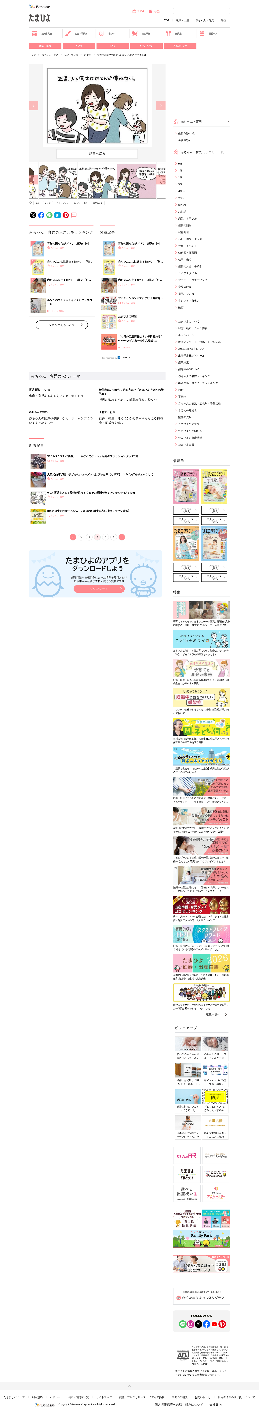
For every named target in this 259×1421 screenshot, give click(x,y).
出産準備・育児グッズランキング (198, 383)
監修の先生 (185, 417)
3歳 (180, 184)
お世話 (182, 211)
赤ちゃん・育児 (204, 20)
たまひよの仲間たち (190, 431)
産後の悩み (185, 225)
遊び (37, 203)
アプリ (78, 45)
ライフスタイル (187, 273)
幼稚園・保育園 (187, 252)
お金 (181, 390)
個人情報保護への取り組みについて (179, 1404)
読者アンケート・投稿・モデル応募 (199, 342)
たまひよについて (188, 321)
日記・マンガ (71, 54)
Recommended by (109, 358)
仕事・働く (185, 259)
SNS (112, 45)
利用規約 (37, 1397)
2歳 (180, 177)
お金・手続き (81, 33)
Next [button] (161, 105)
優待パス (213, 33)
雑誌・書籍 (45, 45)
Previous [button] (33, 105)
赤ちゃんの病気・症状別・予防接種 (199, 403)
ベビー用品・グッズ (190, 239)
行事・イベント (187, 246)
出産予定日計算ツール (191, 355)
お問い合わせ (203, 1397)
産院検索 (183, 362)
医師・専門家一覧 (78, 1397)
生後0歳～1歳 (186, 133)
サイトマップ (104, 1397)
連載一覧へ (213, 1014)
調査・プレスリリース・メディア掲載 (141, 1397)
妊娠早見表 (47, 33)
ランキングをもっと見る (61, 325)
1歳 (180, 170)
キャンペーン (146, 45)
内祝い (158, 11)
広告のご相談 (180, 1397)
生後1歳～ (184, 140)
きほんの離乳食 (187, 410)
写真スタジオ (180, 45)
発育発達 (183, 232)
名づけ (111, 33)
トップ (32, 54)
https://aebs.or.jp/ (200, 1363)
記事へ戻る (97, 153)
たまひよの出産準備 (190, 437)
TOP (167, 20)
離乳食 (178, 33)
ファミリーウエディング (192, 280)
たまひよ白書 (186, 444)
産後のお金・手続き (190, 266)
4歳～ (181, 191)
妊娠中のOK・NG (188, 369)
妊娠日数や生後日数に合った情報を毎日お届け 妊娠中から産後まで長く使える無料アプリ (99, 579)
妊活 (223, 20)
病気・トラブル (187, 218)
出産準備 (146, 33)
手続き (182, 396)
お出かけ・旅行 (80, 203)
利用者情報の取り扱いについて (236, 1397)
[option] (97, 105)
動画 (181, 307)
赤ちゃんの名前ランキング (194, 376)
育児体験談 (98, 203)
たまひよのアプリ (188, 424)
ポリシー (55, 1397)
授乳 (181, 198)
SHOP (140, 11)
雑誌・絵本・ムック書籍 (192, 328)
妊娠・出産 (182, 20)
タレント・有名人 (188, 300)
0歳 (180, 163)
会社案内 (216, 1404)
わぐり (87, 54)
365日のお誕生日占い (191, 349)
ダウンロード (99, 588)
